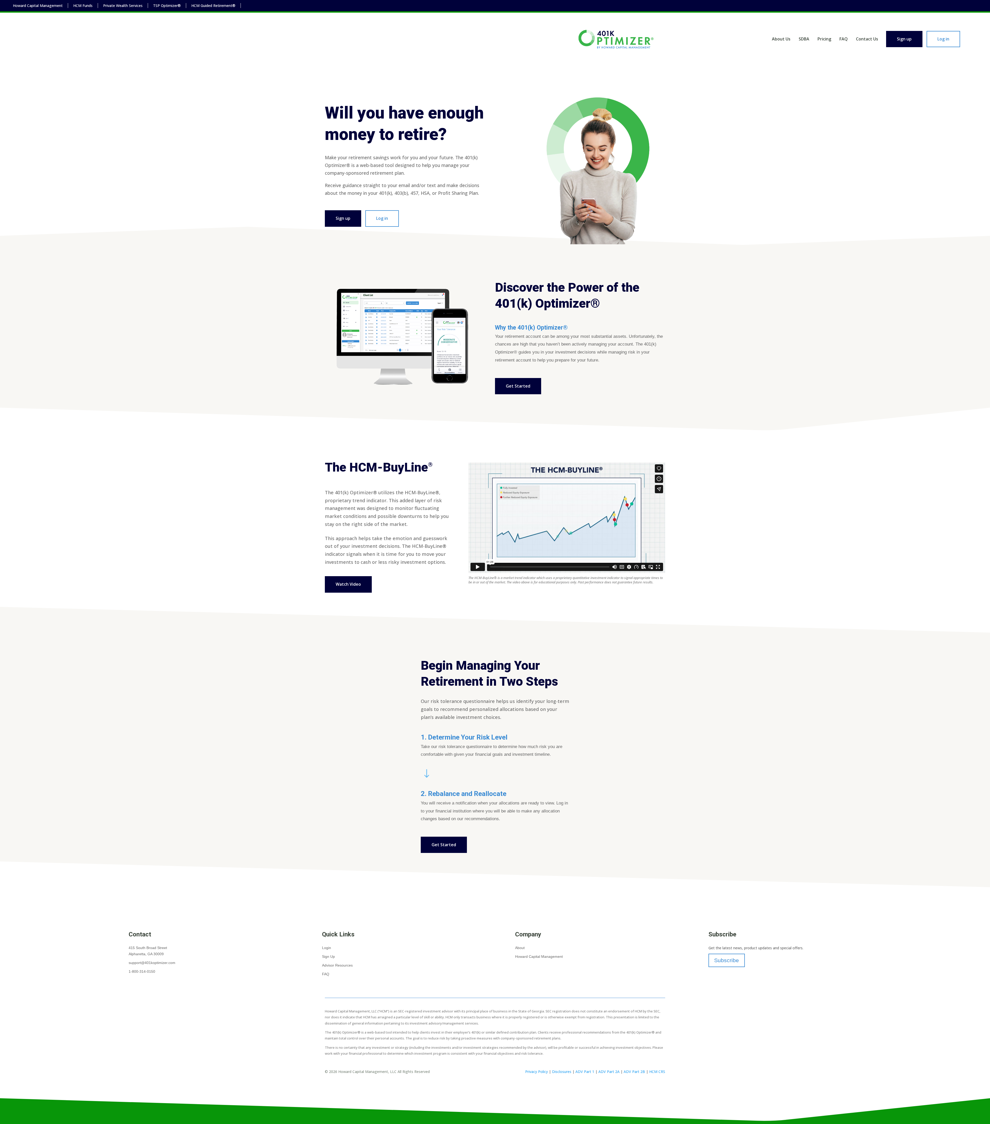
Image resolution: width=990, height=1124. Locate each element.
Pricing (824, 39)
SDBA (804, 39)
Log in (943, 39)
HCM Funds (83, 5)
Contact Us (867, 39)
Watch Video (348, 584)
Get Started (518, 386)
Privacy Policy (536, 1071)
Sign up (904, 39)
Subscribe (726, 960)
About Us (781, 39)
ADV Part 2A (609, 1071)
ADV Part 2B (634, 1071)
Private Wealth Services (123, 5)
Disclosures (561, 1071)
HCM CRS (657, 1071)
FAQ (843, 39)
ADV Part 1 (584, 1071)
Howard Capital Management (38, 5)
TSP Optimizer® (167, 5)
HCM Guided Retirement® (213, 5)
